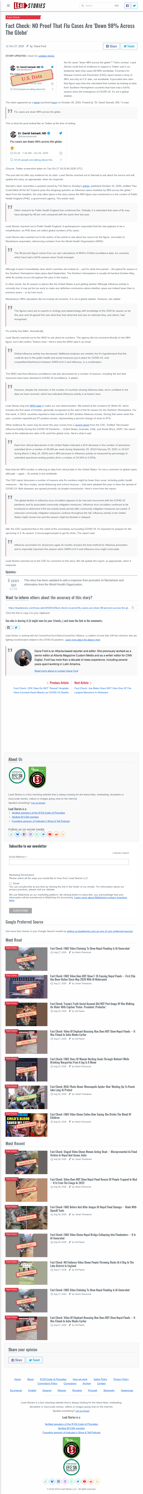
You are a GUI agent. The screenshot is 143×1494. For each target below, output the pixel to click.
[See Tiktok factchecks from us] (11, 834)
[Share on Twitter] (16, 627)
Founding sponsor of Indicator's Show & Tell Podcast (41, 821)
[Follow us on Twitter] (43, 834)
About (30, 1379)
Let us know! (38, 802)
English (32, 1390)
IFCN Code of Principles (53, 1379)
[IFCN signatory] (71, 1448)
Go (117, 5)
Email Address (18, 856)
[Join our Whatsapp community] (37, 834)
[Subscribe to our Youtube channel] (50, 834)
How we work (80, 1379)
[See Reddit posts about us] (56, 834)
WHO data (35, 405)
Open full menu (8, 5)
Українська (127, 1390)
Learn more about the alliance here (82, 640)
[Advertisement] (71, 723)
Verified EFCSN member (25, 817)
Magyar (62, 1390)
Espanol (47, 1390)
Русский (92, 1390)
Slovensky (109, 1390)
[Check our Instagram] (30, 834)
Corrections (70, 1383)
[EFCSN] (71, 1467)
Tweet (130, 46)
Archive (87, 1383)
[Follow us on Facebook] (24, 834)
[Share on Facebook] (9, 627)
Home (17, 1379)
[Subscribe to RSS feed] (63, 834)
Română (77, 1390)
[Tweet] (134, 5)
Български (16, 1390)
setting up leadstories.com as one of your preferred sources (100, 931)
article (86, 186)
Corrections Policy (47, 1383)
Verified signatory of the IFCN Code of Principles (38, 812)
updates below (46, 55)
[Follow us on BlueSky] (17, 834)
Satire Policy (100, 1379)
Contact (101, 1383)
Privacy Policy (121, 1379)
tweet (37, 102)
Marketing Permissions (21, 874)
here (54, 102)
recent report (82, 425)
